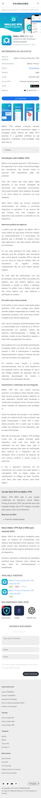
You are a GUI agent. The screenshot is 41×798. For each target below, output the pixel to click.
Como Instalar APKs (8, 721)
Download (20, 98)
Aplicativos (15, 10)
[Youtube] (12, 784)
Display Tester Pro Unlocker (11, 769)
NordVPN (5, 762)
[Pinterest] (16, 784)
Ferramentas (24, 10)
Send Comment (30, 674)
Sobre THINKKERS (8, 692)
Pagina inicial (6, 10)
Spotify (4, 736)
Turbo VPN (5, 743)
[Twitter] (7, 784)
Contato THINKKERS (8, 695)
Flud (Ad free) (6, 766)
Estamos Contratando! (9, 706)
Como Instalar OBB (8, 725)
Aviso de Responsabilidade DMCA (13, 703)
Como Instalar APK (8, 718)
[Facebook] (3, 784)
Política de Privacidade (9, 699)
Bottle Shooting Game (9, 773)
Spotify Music (6, 758)
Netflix (4, 740)
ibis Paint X (5, 747)
